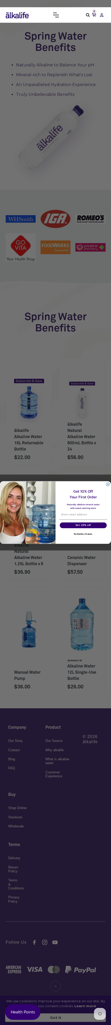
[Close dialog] (107, 484)
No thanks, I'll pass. (83, 534)
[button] (56, 15)
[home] (17, 15)
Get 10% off (83, 525)
